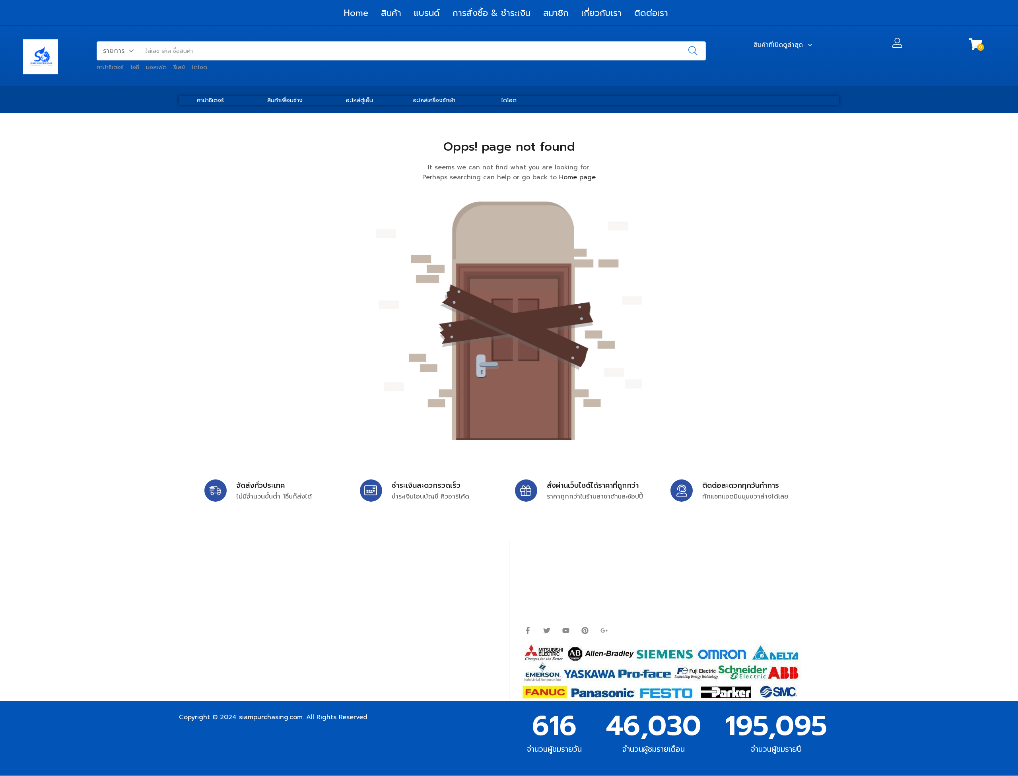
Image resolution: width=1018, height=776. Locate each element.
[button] (118, 51)
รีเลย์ (179, 67)
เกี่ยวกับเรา (601, 12)
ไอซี (134, 67)
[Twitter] (546, 630)
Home (356, 12)
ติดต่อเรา (651, 12)
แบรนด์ (427, 12)
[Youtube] (565, 630)
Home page (577, 177)
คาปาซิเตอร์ (110, 67)
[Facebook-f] (527, 630)
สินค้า (391, 12)
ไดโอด (199, 67)
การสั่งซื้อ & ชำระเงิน (491, 12)
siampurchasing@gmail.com (249, 585)
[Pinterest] (585, 630)
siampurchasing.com (271, 717)
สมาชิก (556, 12)
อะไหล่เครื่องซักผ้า (434, 100)
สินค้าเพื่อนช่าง (285, 100)
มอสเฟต (156, 67)
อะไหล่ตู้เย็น (359, 100)
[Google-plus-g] (604, 630)
